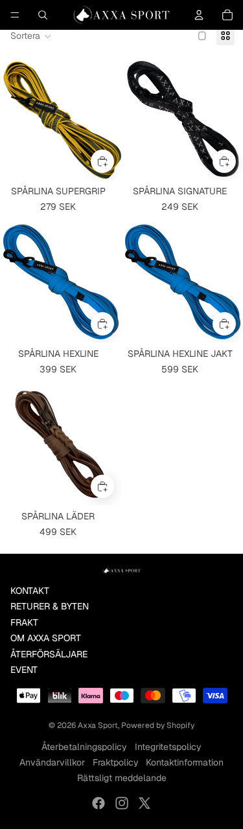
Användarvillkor (52, 762)
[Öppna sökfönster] (43, 15)
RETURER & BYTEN (49, 606)
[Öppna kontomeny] (199, 15)
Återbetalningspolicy (84, 747)
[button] (31, 36)
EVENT (24, 670)
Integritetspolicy (168, 747)
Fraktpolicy (116, 762)
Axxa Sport (98, 725)
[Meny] (15, 15)
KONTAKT (29, 590)
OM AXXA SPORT (45, 638)
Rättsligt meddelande (122, 778)
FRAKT (24, 622)
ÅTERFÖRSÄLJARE (48, 654)
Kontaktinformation (185, 762)
